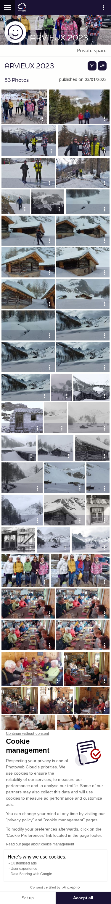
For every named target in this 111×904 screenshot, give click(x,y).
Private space (92, 50)
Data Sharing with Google (31, 874)
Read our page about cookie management (40, 844)
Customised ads (24, 863)
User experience (24, 869)
